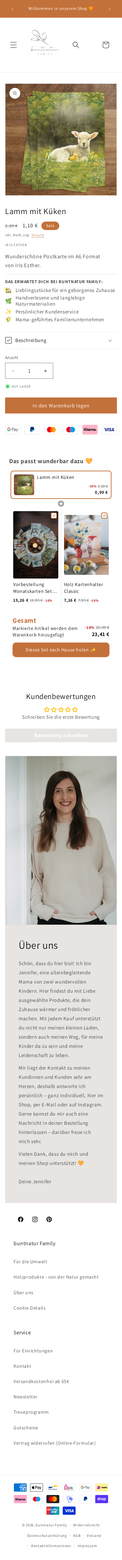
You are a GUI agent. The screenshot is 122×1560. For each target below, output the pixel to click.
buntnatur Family (51, 1525)
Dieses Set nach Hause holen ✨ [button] (61, 650)
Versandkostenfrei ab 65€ (41, 1381)
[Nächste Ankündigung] (109, 8)
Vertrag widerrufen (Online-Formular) (55, 1443)
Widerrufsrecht (86, 1525)
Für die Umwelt (30, 1261)
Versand (38, 235)
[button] (13, 44)
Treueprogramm (31, 1412)
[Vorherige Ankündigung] (12, 8)
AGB (76, 1535)
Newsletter (26, 1397)
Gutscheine (26, 1428)
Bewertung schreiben (60, 735)
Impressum (87, 1545)
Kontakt (22, 1366)
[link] (24, 484)
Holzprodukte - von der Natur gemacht (56, 1277)
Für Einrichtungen (33, 1351)
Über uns (24, 1292)
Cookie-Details (29, 1308)
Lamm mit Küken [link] (55, 477)
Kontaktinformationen (51, 1545)
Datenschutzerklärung (47, 1535)
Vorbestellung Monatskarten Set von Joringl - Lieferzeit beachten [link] (34, 588)
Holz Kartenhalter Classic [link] (83, 587)
